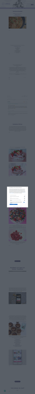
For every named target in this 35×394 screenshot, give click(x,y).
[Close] (26, 187)
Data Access (17, 206)
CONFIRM (14, 204)
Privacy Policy (20, 206)
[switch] (24, 196)
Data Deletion (14, 206)
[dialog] (17, 197)
